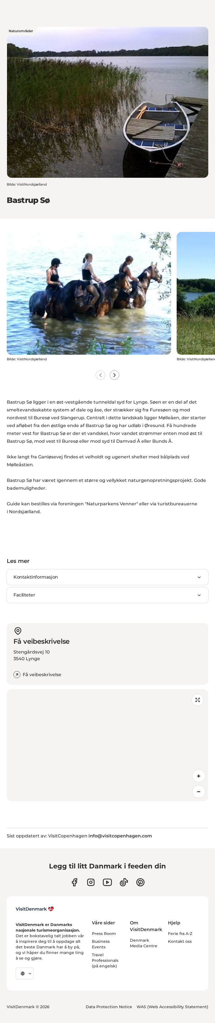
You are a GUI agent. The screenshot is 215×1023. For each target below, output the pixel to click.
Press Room (104, 933)
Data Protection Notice (109, 1006)
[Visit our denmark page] (74, 882)
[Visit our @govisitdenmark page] (124, 882)
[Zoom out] (198, 791)
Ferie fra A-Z (180, 933)
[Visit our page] (91, 882)
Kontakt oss (180, 941)
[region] (107, 745)
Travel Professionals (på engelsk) (105, 960)
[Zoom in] (198, 776)
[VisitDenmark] (35, 909)
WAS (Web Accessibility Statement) (172, 1006)
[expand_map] (197, 700)
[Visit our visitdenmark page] (107, 882)
